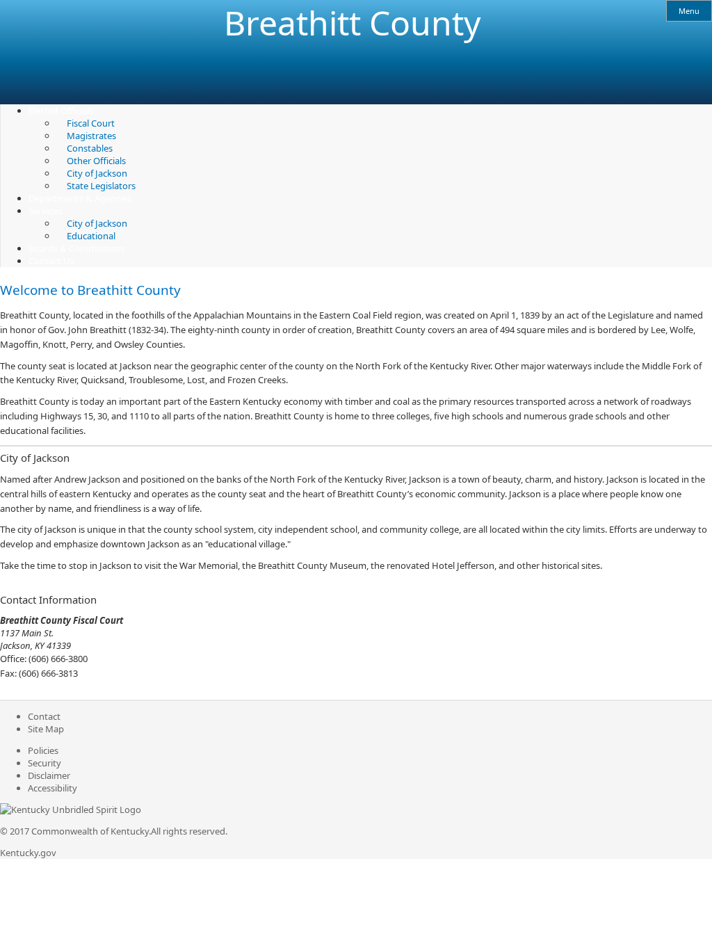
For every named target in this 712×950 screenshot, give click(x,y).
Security (44, 763)
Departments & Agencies (80, 198)
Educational (91, 236)
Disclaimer (49, 775)
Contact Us (51, 261)
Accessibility (52, 788)
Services (45, 210)
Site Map (46, 729)
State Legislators (101, 185)
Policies (43, 750)
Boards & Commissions (76, 248)
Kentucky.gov (28, 852)
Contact (44, 716)
